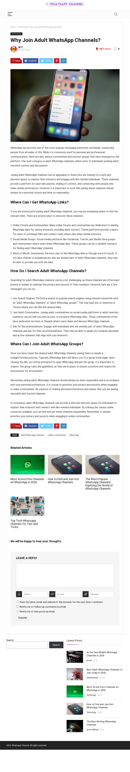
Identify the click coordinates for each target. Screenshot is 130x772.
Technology (22, 27)
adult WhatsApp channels (32, 435)
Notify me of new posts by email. (37, 611)
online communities (57, 435)
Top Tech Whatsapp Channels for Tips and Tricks (24, 524)
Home (13, 27)
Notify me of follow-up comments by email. (43, 606)
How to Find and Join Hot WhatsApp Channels (63, 481)
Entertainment (92, 678)
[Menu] (10, 14)
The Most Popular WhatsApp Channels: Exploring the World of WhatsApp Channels (99, 484)
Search (10, 640)
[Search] (116, 14)
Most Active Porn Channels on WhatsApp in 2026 (27, 481)
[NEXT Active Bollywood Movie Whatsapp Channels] (127, 764)
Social (89, 660)
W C (20, 47)
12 (103, 678)
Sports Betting (92, 729)
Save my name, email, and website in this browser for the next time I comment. (61, 602)
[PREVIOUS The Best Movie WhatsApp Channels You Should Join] (3, 764)
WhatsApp (74, 435)
